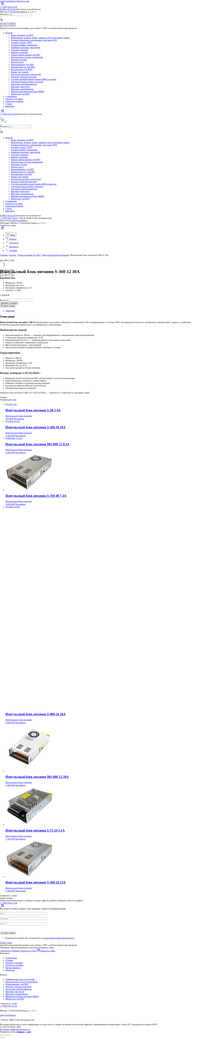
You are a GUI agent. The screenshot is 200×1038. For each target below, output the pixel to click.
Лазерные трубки (19, 60)
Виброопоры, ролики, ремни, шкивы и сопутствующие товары (40, 38)
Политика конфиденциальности (15, 1029)
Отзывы (9, 960)
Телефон (13, 250)
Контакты (10, 106)
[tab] (102, 311)
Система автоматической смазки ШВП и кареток (33, 79)
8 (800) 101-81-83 (8, 9)
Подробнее (19, 419)
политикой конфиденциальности (59, 938)
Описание (10, 311)
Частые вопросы (13, 968)
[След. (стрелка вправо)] (4, 1037)
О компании (11, 96)
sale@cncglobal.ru (8, 1)
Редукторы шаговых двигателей (26, 74)
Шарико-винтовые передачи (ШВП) (27, 91)
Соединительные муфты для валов (27, 82)
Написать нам (22, 1)
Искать (3, 14)
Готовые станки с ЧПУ (21, 42)
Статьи (8, 104)
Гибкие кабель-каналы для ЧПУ (25, 55)
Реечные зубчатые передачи (24, 77)
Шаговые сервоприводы (22, 89)
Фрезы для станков (19, 72)
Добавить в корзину (9, 303)
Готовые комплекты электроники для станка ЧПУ (34, 40)
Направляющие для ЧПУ (22, 64)
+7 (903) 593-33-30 (8, 7)
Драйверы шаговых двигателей (25, 47)
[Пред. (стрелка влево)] (1, 1037)
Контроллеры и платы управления (27, 57)
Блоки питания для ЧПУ (22, 35)
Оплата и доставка (14, 99)
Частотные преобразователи (24, 84)
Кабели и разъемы (19, 52)
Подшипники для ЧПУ (21, 69)
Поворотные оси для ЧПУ (23, 67)
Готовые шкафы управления (24, 45)
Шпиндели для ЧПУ (20, 94)
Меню (12, 235)
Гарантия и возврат (14, 101)
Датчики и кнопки (19, 50)
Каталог (9, 33)
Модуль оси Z (17, 62)
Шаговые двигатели (20, 86)
